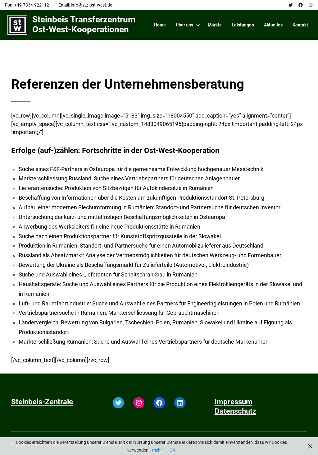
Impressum (233, 401)
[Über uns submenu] (198, 25)
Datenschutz (235, 411)
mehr (157, 450)
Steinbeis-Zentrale (42, 401)
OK (172, 450)
